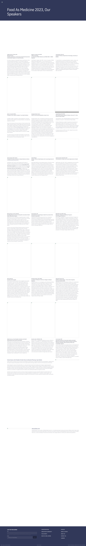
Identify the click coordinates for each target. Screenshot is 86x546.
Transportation (44, 2)
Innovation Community (51, 2)
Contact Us (63, 535)
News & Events (64, 531)
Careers (63, 538)
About (77, 2)
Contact (80, 2)
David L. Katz (10, 118)
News (70, 2)
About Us (63, 533)
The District (58, 2)
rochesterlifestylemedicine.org (12, 160)
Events (74, 2)
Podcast (63, 529)
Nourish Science (67, 118)
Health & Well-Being (65, 2)
